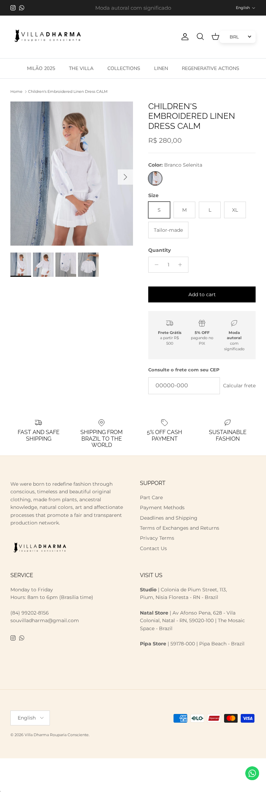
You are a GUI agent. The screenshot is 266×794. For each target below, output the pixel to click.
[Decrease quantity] (155, 264)
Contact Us (153, 548)
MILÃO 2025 (41, 68)
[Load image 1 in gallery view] (71, 174)
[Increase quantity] (182, 264)
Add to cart (202, 294)
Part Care (151, 497)
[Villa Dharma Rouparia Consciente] (47, 37)
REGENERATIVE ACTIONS (210, 68)
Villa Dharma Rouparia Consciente (57, 734)
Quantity (159, 250)
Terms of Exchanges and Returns (179, 528)
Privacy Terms (157, 538)
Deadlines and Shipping (168, 518)
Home (16, 91)
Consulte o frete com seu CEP (184, 369)
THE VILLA (81, 68)
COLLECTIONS (123, 68)
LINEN (161, 68)
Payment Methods (162, 507)
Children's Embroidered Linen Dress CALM (68, 91)
